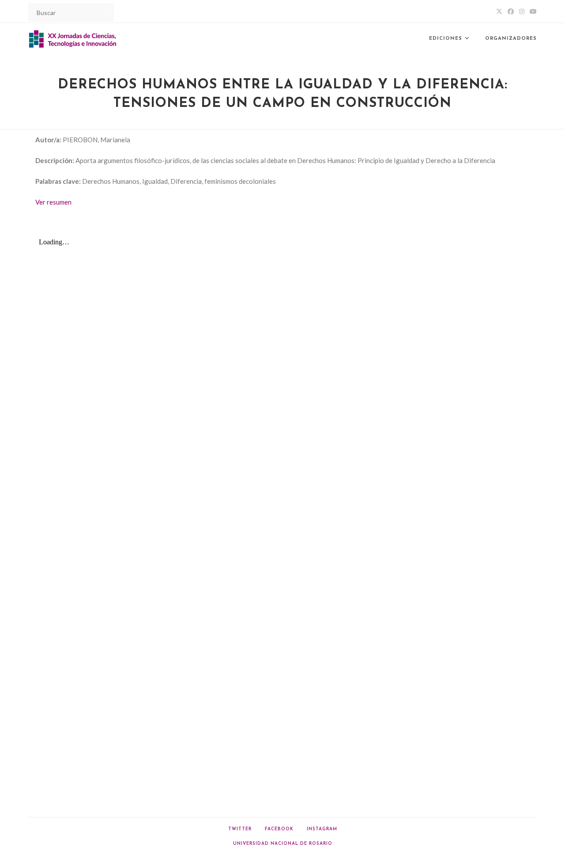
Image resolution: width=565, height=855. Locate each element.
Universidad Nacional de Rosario (282, 843)
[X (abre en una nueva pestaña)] (499, 11)
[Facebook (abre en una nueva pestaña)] (510, 11)
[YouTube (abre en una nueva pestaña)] (532, 11)
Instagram (322, 829)
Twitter (240, 829)
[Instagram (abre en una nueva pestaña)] (521, 11)
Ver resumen (53, 202)
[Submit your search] (105, 11)
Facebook (279, 829)
